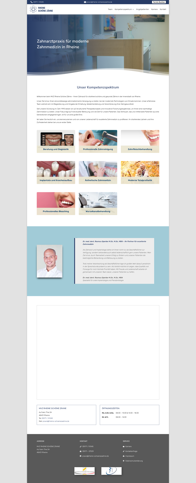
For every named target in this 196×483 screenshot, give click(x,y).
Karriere (128, 446)
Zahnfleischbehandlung (140, 149)
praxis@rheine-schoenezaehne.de (56, 421)
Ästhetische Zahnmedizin (98, 180)
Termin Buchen (159, 2)
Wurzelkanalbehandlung (98, 211)
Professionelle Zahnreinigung (98, 149)
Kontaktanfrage (131, 451)
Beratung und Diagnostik (56, 149)
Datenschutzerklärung (134, 461)
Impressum (129, 456)
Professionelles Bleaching (56, 211)
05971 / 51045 (47, 418)
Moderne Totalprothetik (140, 180)
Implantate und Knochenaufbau (56, 180)
